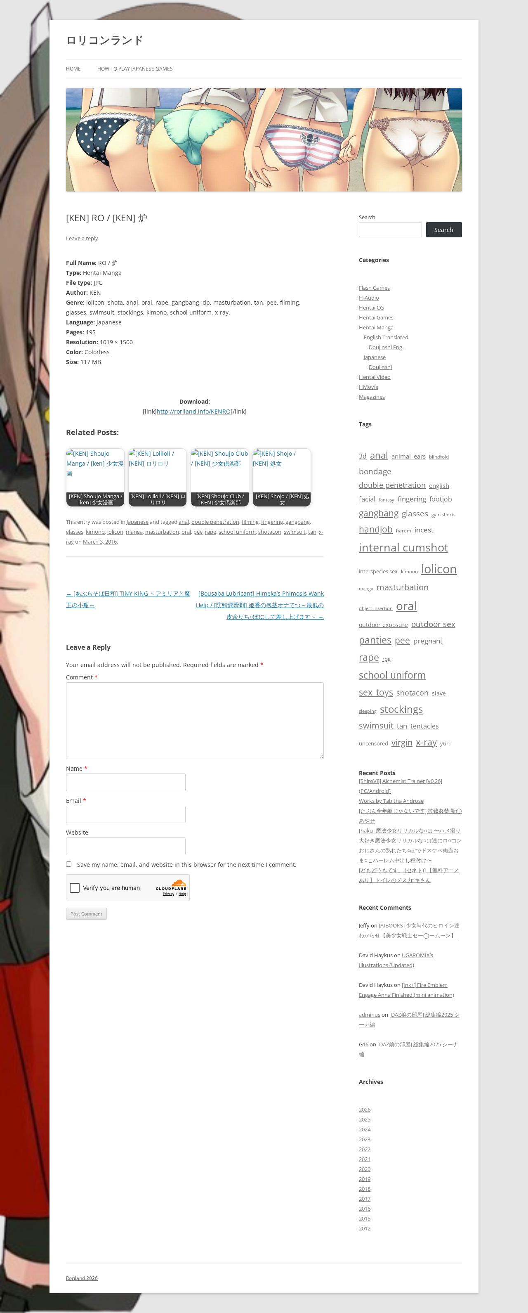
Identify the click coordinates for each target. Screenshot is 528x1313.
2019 (364, 1179)
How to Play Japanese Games (135, 68)
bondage (375, 471)
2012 (364, 1228)
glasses (74, 531)
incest (424, 530)
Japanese (137, 521)
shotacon (269, 531)
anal (184, 521)
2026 (364, 1109)
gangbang (297, 521)
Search (367, 217)
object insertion (376, 608)
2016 (364, 1208)
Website (77, 832)
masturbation (162, 531)
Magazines (372, 396)
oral (186, 531)
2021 (364, 1159)
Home (73, 68)
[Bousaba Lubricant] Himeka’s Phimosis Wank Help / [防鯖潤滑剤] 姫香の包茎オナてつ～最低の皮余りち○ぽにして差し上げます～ (260, 604)
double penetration (215, 521)
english (439, 485)
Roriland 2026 (82, 1278)
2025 (364, 1119)
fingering (272, 521)
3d (363, 456)
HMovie (368, 386)
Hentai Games (376, 317)
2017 (364, 1198)
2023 (364, 1139)
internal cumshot (403, 547)
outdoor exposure (383, 625)
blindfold (439, 456)
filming (250, 521)
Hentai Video (375, 377)
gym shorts (443, 515)
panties (375, 639)
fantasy (386, 500)
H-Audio (369, 297)
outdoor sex (433, 623)
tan (312, 531)
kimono (95, 531)
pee (198, 531)
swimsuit (295, 531)
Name (76, 768)
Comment (82, 677)
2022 (364, 1149)
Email (76, 800)
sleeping (368, 711)
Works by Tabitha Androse (391, 800)
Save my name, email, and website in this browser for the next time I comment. (187, 864)
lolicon (115, 531)
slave (439, 693)
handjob (376, 529)
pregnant (428, 641)
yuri (445, 743)
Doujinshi (380, 367)
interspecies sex (378, 571)
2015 (364, 1218)
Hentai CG (371, 307)
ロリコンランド (105, 39)
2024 (364, 1129)
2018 (364, 1188)
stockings (401, 709)
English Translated (386, 337)
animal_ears (408, 456)
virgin (401, 742)
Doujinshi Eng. (386, 347)
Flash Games (374, 287)
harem (403, 530)
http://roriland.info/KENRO (194, 411)
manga (134, 531)
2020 (364, 1169)
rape (210, 531)
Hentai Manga (376, 327)
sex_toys (376, 692)
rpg (386, 658)
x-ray (426, 742)
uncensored (373, 743)
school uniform (237, 531)
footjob (440, 499)
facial (367, 499)
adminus (369, 1014)
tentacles (424, 726)
